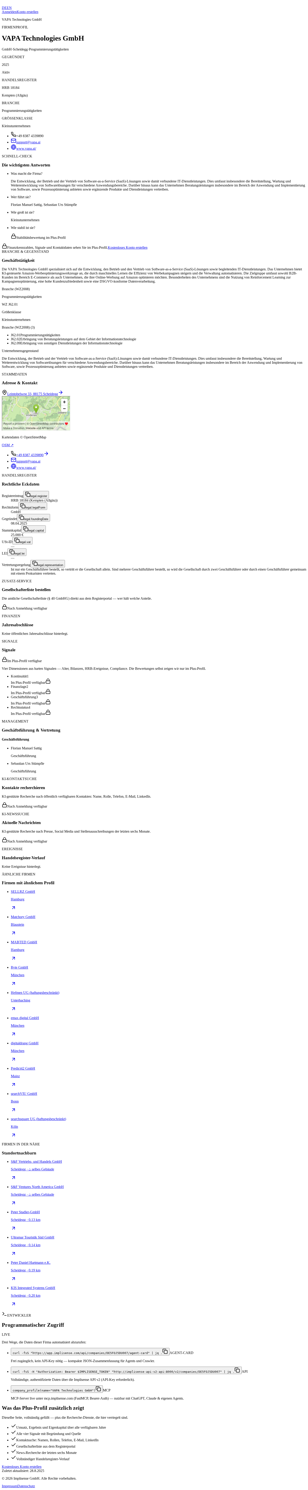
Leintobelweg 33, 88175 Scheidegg (32, 394)
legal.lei (20, 553)
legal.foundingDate (36, 519)
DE (4, 8)
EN (9, 8)
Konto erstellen (27, 12)
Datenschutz (26, 1486)
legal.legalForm (35, 507)
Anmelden (9, 12)
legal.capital (36, 530)
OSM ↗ (8, 445)
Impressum (9, 1486)
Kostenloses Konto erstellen (127, 247)
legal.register (38, 496)
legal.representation (50, 565)
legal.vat (25, 542)
